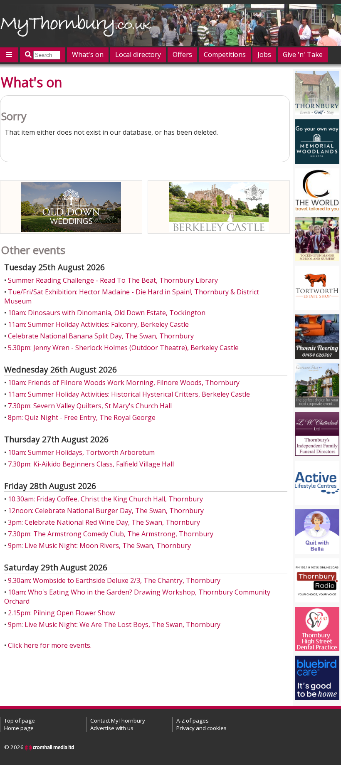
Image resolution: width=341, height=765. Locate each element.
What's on (88, 54)
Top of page (19, 720)
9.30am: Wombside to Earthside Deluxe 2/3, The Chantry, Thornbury (114, 580)
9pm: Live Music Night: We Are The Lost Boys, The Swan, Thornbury (114, 624)
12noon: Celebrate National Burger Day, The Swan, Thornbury (106, 510)
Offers (182, 54)
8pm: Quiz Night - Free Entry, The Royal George (82, 417)
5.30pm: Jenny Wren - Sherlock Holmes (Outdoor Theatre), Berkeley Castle (123, 347)
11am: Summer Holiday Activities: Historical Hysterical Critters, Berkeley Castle (129, 394)
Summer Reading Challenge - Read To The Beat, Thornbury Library (113, 280)
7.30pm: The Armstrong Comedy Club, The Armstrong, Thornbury (110, 533)
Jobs (264, 54)
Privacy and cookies (201, 728)
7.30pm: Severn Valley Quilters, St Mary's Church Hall (90, 405)
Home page (19, 728)
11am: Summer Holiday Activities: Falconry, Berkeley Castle (98, 324)
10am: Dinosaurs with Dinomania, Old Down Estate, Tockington (106, 312)
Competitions (225, 54)
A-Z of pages (192, 720)
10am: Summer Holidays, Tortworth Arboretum (81, 452)
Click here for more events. (49, 645)
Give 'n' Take (303, 54)
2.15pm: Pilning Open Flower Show (61, 612)
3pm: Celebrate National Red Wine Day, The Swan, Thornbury (104, 522)
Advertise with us (111, 728)
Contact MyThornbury (117, 720)
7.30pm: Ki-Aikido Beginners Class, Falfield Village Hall (91, 464)
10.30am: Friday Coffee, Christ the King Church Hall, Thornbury (105, 498)
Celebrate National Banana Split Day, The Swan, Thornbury (101, 336)
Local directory (138, 54)
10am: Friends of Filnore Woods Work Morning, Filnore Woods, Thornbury (124, 382)
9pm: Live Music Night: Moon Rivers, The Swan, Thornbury (99, 545)
